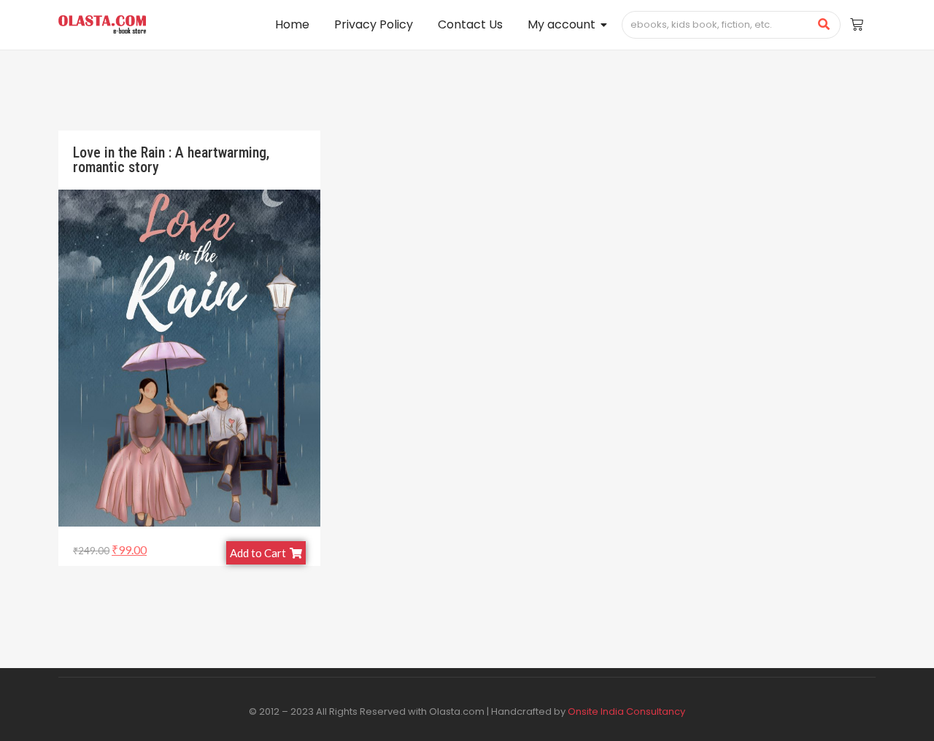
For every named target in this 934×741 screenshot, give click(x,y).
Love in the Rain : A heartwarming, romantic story (171, 159)
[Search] (824, 24)
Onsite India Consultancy (626, 711)
